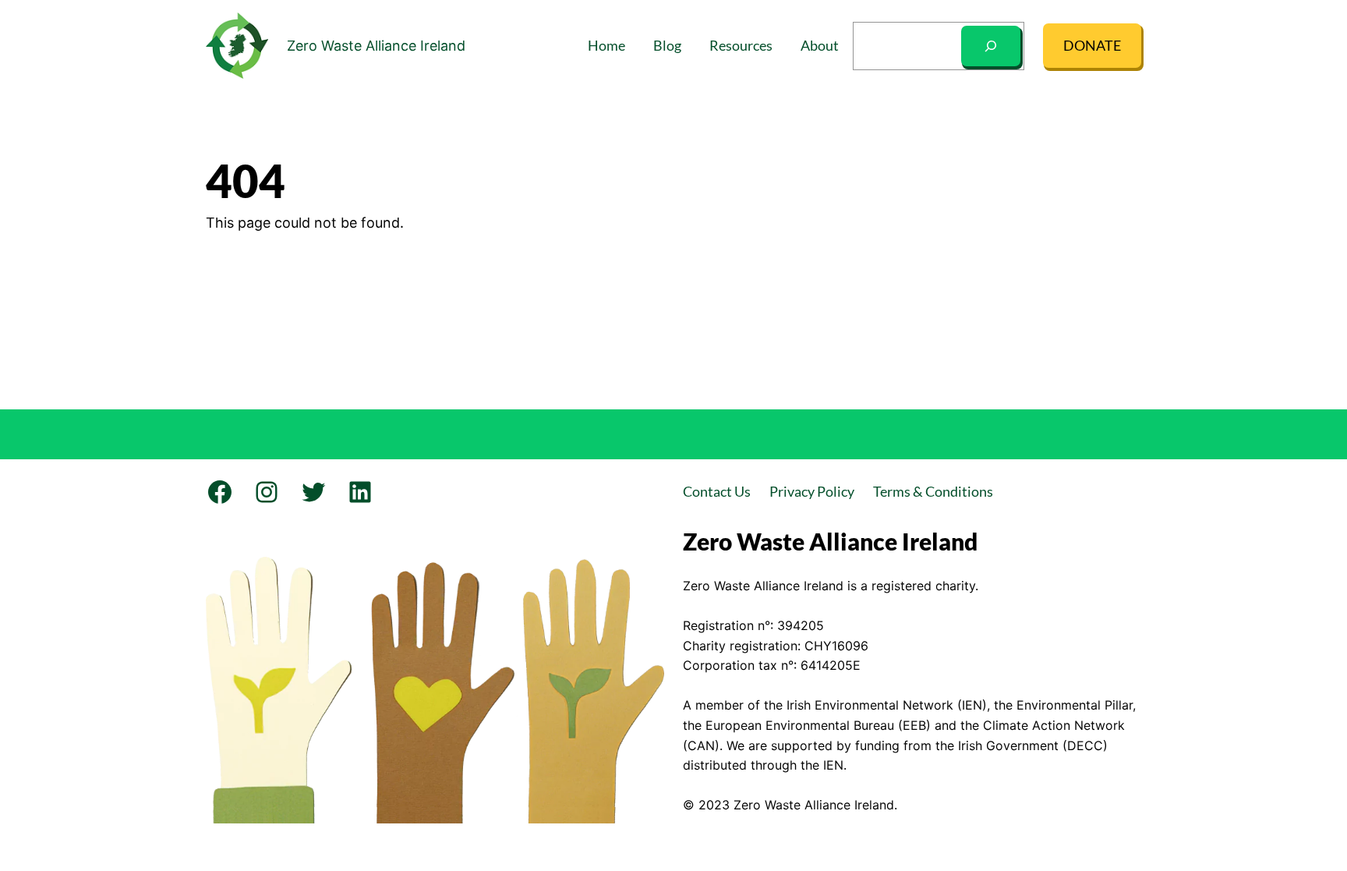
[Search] (990, 46)
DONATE (1092, 45)
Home (606, 45)
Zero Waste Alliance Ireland (376, 45)
